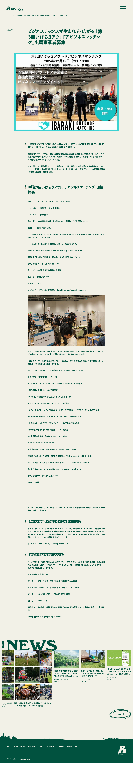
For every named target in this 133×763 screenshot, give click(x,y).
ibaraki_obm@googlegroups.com (71, 290)
